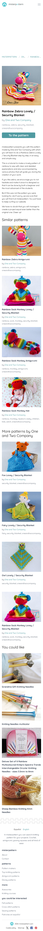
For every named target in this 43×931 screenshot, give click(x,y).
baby (29, 419)
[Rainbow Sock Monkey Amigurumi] (21, 342)
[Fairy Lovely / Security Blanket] (21, 507)
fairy (4, 533)
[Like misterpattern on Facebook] (31, 928)
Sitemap (21, 928)
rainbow (6, 124)
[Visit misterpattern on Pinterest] (36, 928)
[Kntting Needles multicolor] (21, 705)
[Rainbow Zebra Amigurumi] (21, 241)
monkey (18, 321)
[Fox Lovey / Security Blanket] (21, 457)
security (21, 124)
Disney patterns (9, 880)
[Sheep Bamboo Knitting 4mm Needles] (21, 790)
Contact (5, 858)
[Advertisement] (21, 31)
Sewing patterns (9, 910)
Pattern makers (9, 868)
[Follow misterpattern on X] (27, 928)
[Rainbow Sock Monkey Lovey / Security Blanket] (21, 291)
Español (17, 829)
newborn (22, 419)
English (26, 829)
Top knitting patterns (11, 872)
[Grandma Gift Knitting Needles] (21, 668)
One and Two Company (18, 120)
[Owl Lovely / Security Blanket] (21, 557)
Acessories (6, 889)
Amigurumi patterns (10, 876)
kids (3, 421)
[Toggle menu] (39, 4)
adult (8, 421)
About (4, 855)
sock (12, 321)
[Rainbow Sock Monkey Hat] (21, 392)
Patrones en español (11, 914)
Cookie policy (11, 928)
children (35, 419)
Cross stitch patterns (11, 907)
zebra (14, 124)
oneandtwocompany (12, 128)
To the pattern (19, 135)
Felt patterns (7, 903)
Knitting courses (9, 893)
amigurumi (20, 267)
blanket (30, 124)
